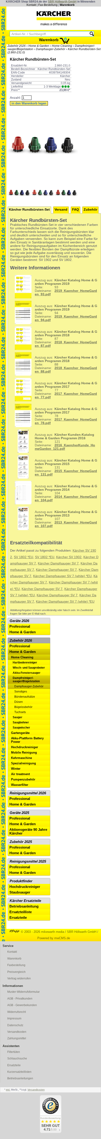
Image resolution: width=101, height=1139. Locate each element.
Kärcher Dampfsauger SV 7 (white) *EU (62, 576)
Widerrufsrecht (16, 1012)
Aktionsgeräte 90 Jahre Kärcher (28, 831)
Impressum (14, 1018)
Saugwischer (21, 727)
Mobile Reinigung (24, 752)
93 (66, 287)
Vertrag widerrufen (19, 978)
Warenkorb (67, 5)
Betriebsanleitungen (20, 1078)
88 (66, 364)
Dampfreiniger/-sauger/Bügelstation (26, 679)
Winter (15, 768)
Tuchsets (20, 712)
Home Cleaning (62, 46)
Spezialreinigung (23, 763)
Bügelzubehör (23, 707)
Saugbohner (21, 722)
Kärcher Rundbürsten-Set (29, 209)
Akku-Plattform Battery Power (27, 739)
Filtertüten (13, 1052)
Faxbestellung (16, 965)
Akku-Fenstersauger (26, 672)
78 (66, 416)
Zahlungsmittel (16, 1038)
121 (65, 441)
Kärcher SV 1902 (69, 557)
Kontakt (31, 5)
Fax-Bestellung (48, 5)
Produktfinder (21, 881)
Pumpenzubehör (23, 779)
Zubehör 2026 (17, 46)
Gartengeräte (20, 733)
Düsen (18, 701)
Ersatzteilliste (20, 912)
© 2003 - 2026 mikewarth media (42, 932)
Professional (19, 626)
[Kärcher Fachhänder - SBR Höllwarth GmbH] (53, 18)
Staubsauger (19, 892)
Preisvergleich (16, 972)
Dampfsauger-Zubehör (50, 49)
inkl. (8, 1089)
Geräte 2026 (19, 621)
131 (66, 467)
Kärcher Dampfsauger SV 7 (58, 563)
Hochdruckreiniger (24, 747)
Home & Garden (38, 46)
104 (66, 493)
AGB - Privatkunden (19, 998)
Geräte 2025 (19, 813)
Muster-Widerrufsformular (23, 991)
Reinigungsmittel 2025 (28, 861)
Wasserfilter (19, 785)
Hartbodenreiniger (25, 662)
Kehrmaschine (21, 758)
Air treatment (20, 774)
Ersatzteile (18, 917)
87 (66, 339)
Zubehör (90, 209)
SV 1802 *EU (23, 557)
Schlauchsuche (17, 1058)
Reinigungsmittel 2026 (28, 793)
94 (66, 313)
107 (66, 519)
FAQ (75, 209)
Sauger (17, 717)
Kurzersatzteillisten (19, 1071)
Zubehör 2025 (21, 842)
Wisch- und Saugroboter (29, 667)
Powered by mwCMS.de (53, 938)
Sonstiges (20, 691)
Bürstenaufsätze (24, 696)
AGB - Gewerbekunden (22, 1005)
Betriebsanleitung (24, 906)
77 (66, 390)
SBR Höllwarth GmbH (62, 1)
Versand (60, 209)
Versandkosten (16, 1031)
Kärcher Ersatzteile (25, 901)
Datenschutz (15, 1025)
